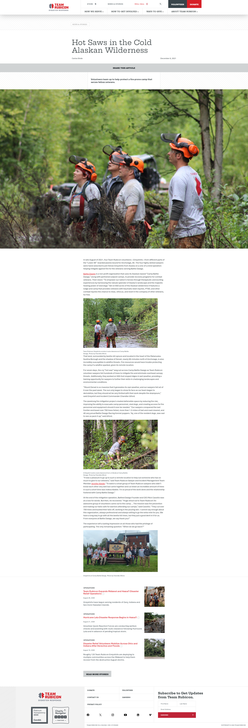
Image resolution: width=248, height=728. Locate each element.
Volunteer (177, 4)
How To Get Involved (124, 11)
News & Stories (115, 4)
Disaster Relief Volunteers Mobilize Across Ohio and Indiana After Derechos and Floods (110, 644)
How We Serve (93, 11)
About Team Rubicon (184, 11)
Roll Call (139, 4)
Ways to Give (154, 11)
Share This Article (124, 67)
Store (90, 4)
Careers (126, 697)
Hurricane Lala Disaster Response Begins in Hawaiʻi (110, 617)
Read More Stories (97, 674)
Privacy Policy (94, 704)
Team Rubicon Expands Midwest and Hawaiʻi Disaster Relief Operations (111, 592)
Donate (194, 4)
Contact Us (93, 697)
